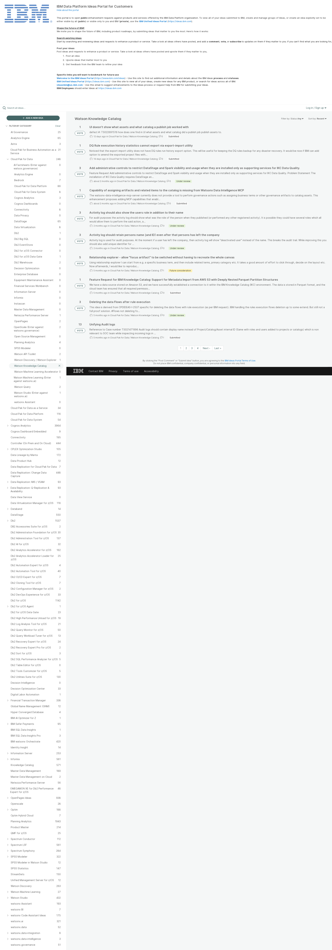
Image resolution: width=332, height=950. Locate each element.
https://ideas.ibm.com (179, 21)
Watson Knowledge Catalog (143, 136)
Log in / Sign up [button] (315, 107)
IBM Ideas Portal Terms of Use (240, 360)
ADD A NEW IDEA (34, 118)
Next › (206, 348)
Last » (217, 348)
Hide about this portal (68, 10)
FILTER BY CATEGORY (20, 126)
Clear (58, 126)
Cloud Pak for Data (118, 136)
